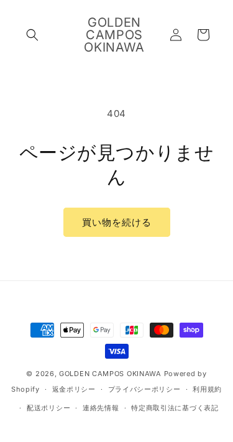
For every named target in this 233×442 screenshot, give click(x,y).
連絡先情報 (101, 407)
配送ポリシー (48, 407)
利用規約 (207, 389)
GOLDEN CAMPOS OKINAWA (110, 373)
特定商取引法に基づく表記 (174, 407)
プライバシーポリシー (144, 389)
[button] (32, 34)
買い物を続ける (117, 222)
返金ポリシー (74, 389)
